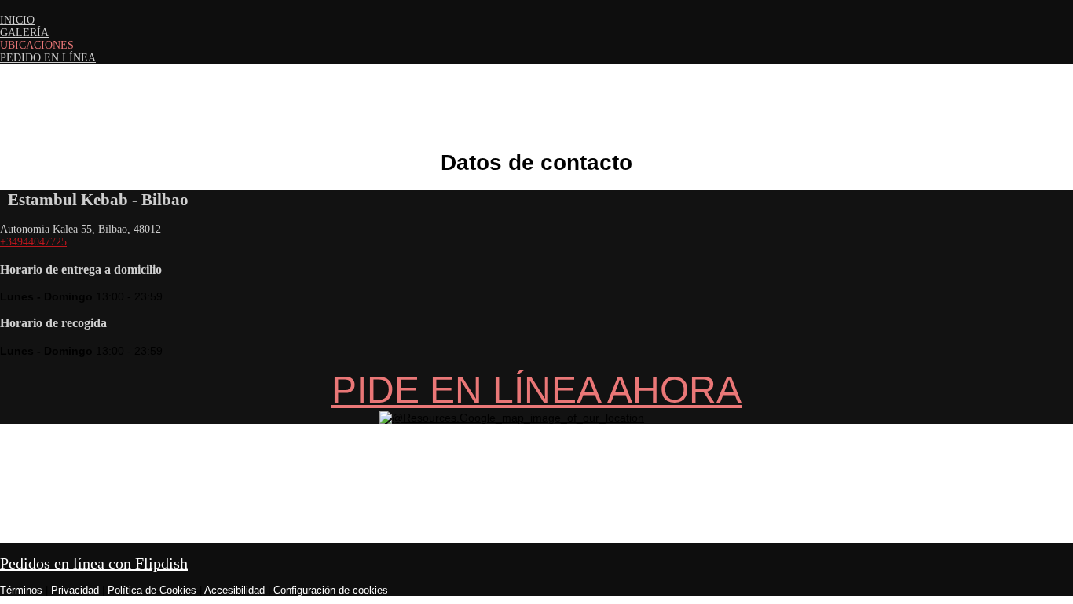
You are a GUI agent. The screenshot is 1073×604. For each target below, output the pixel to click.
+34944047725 (33, 242)
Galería (24, 33)
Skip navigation (37, 6)
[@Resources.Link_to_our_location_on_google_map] (511, 417)
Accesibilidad (234, 590)
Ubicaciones (37, 45)
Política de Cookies (152, 590)
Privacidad (75, 590)
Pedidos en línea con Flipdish (94, 563)
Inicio (17, 20)
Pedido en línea (48, 58)
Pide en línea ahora (536, 390)
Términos (21, 590)
